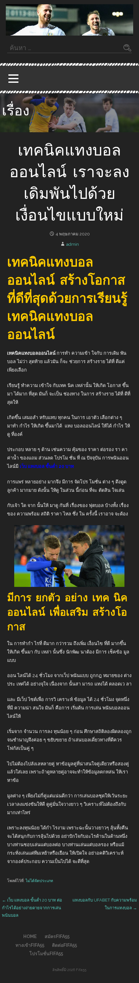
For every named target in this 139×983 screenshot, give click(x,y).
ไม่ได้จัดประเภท (39, 880)
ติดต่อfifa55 (64, 945)
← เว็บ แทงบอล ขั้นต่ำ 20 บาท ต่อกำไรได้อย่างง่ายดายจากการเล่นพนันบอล (32, 908)
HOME (30, 936)
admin (72, 244)
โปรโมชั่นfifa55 (46, 953)
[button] (13, 78)
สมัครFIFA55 (57, 936)
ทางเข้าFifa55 (30, 945)
